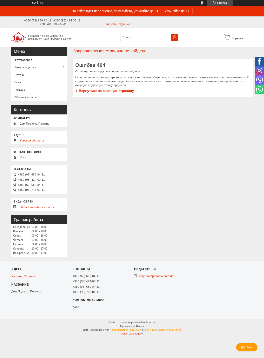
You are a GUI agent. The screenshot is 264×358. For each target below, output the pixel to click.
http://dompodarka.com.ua (37, 207)
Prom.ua (150, 322)
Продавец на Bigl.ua (132, 326)
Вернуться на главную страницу (106, 91)
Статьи (19, 75)
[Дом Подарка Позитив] (18, 37)
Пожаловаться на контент (126, 330)
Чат (249, 347)
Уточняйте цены (176, 11)
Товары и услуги (25, 67)
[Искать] (174, 37)
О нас (18, 82)
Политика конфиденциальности (162, 330)
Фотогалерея (23, 59)
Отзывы (19, 90)
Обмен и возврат (25, 97)
